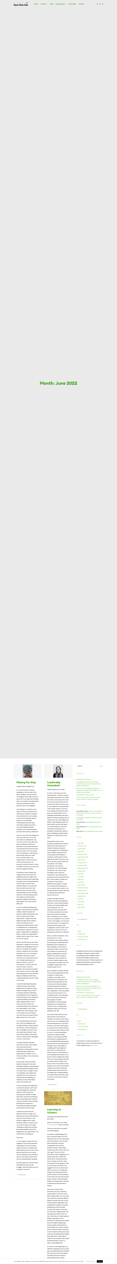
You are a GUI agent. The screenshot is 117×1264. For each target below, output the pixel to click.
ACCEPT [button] (100, 1261)
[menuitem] (36, 4)
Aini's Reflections (52, 1125)
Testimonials (72, 4)
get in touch (93, 1045)
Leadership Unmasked (53, 784)
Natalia (78, 818)
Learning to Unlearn (54, 1111)
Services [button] (43, 4)
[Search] (89, 766)
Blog (51, 4)
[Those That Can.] (21, 4)
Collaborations (60, 4)
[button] (98, 4)
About (36, 4)
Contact (81, 4)
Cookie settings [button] (90, 1261)
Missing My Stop (26, 782)
